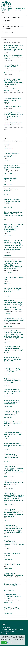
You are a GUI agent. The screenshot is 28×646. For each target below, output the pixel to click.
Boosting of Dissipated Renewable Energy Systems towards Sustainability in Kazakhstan (13, 115)
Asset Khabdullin (15, 124)
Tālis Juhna (7, 520)
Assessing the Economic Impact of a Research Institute (12, 100)
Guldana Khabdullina (9, 122)
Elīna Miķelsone (8, 71)
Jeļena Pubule (14, 57)
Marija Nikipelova (8, 476)
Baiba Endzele (8, 602)
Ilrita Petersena (8, 184)
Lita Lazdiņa (7, 255)
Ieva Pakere (14, 88)
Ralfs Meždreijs (8, 559)
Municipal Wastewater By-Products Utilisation (13, 66)
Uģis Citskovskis (8, 342)
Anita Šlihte (7, 161)
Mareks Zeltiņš (8, 273)
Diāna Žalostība (8, 235)
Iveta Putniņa (7, 549)
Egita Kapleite (8, 55)
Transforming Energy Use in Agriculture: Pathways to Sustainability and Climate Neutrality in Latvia (13, 48)
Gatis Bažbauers (8, 488)
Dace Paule (7, 57)
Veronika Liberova (17, 55)
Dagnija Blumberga (13, 90)
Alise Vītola (7, 296)
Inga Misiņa (7, 536)
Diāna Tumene (8, 173)
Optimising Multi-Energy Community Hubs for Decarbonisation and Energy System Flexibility (13, 81)
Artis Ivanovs (7, 283)
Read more (9, 642)
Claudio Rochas (8, 148)
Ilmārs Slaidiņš (8, 207)
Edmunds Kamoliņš (9, 590)
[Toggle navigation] (3, 12)
